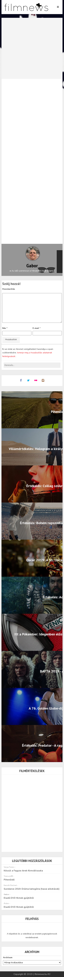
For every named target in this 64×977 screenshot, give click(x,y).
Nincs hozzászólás (50, 91)
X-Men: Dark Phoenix (47, 219)
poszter (17, 219)
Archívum (7, 957)
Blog (32, 91)
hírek (7, 219)
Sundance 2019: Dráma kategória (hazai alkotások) (31, 888)
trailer (28, 219)
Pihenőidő (9, 879)
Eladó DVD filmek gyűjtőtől (19, 897)
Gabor (32, 265)
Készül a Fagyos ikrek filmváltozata (23, 870)
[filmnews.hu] (26, 7)
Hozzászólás (8, 289)
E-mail (36, 328)
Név (4, 328)
